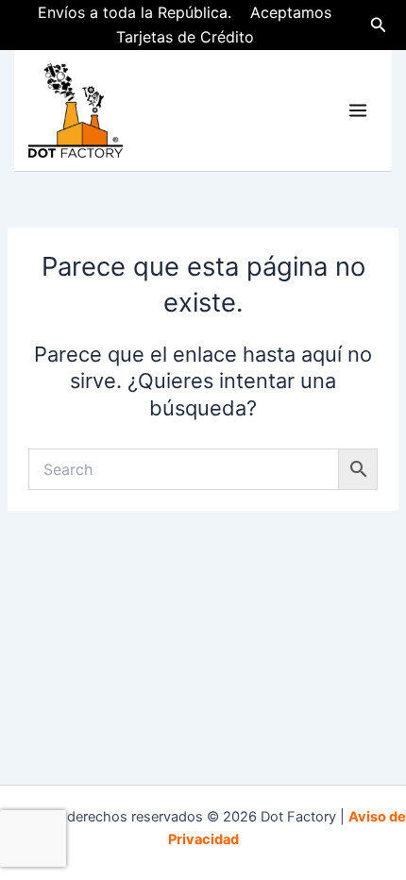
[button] (378, 25)
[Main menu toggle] (358, 110)
